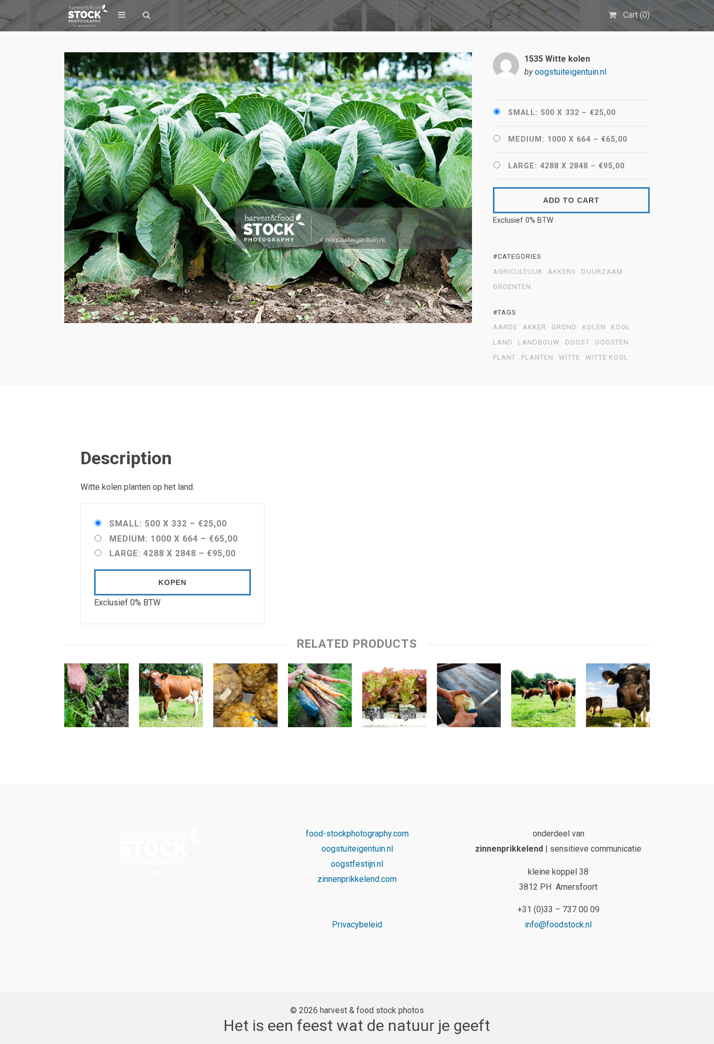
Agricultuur (518, 272)
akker (534, 327)
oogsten (612, 342)
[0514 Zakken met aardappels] (245, 697)
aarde (505, 327)
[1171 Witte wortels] (96, 697)
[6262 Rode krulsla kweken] (394, 697)
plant (504, 357)
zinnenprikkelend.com (357, 879)
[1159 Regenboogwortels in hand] (320, 697)
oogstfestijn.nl (357, 864)
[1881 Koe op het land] (171, 697)
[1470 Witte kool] (469, 697)
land (503, 342)
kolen (594, 327)
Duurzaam (602, 272)
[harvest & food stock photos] (86, 15)
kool (620, 327)
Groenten (512, 287)
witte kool (606, 357)
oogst (577, 342)
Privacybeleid (357, 925)
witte (569, 357)
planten (537, 357)
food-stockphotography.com (357, 834)
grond (564, 327)
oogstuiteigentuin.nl (570, 72)
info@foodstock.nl (558, 925)
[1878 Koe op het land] (543, 697)
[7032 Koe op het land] (618, 697)
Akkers (562, 272)
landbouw (539, 342)
